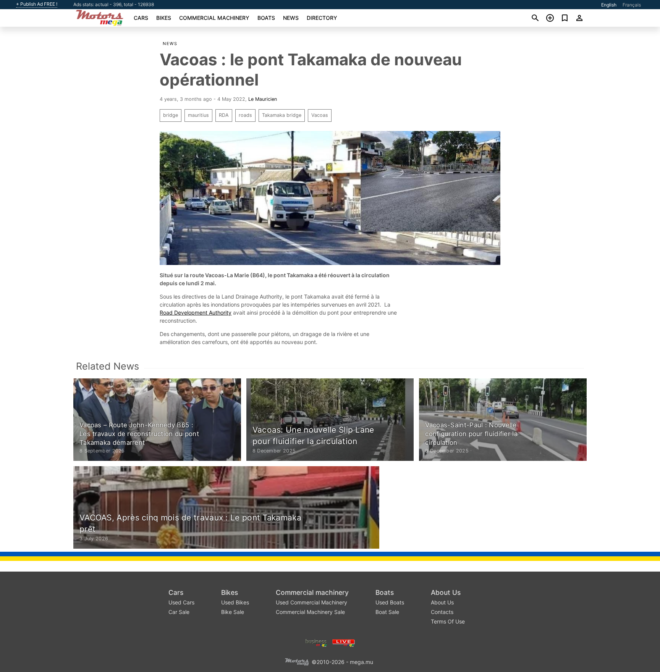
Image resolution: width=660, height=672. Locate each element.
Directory (322, 18)
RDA (224, 115)
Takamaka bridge (281, 115)
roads (245, 115)
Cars (141, 18)
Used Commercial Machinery (311, 602)
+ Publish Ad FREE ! (36, 4)
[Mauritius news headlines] (343, 642)
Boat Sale (387, 612)
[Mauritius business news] (316, 642)
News (291, 18)
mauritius (198, 115)
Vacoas (319, 115)
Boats (266, 18)
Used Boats (389, 602)
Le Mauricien (262, 99)
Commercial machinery (214, 18)
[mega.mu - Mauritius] (297, 661)
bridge (170, 115)
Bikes (163, 18)
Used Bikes (235, 602)
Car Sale (178, 612)
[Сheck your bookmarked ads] (564, 18)
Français (632, 5)
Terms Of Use (448, 621)
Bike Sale (232, 612)
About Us (446, 592)
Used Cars (181, 602)
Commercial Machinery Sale (310, 612)
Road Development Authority (195, 312)
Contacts (442, 612)
